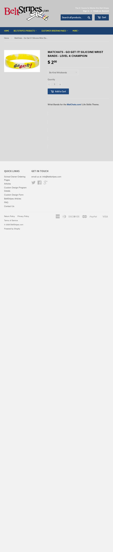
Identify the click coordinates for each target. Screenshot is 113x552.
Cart (104, 17)
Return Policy (9, 216)
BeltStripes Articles (12, 198)
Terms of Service (11, 220)
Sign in (86, 11)
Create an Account (101, 11)
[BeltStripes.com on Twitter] (33, 183)
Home (6, 30)
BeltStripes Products (24, 30)
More (75, 30)
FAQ (6, 202)
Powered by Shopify (12, 228)
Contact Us (9, 206)
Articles (7, 183)
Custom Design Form (14, 194)
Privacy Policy (23, 216)
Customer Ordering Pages (53, 30)
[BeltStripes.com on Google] (46, 183)
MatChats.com (74, 104)
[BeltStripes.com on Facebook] (39, 183)
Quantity (51, 79)
